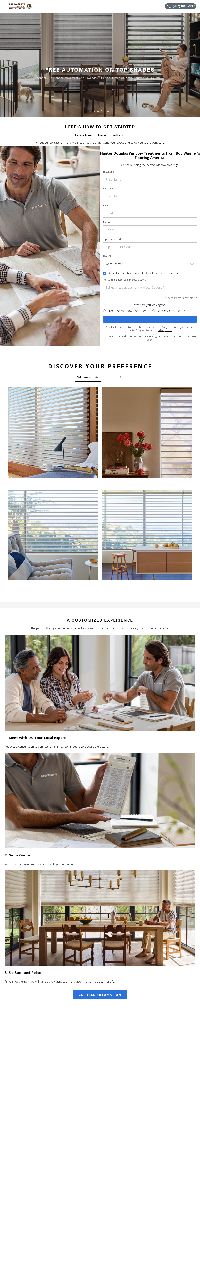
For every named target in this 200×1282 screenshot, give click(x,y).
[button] (4, 6)
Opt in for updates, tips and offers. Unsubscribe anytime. (143, 273)
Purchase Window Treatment (127, 311)
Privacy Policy (166, 336)
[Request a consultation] (150, 319)
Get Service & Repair (170, 311)
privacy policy (165, 330)
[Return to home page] (20, 6)
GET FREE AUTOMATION (100, 995)
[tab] (88, 378)
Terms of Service (187, 336)
